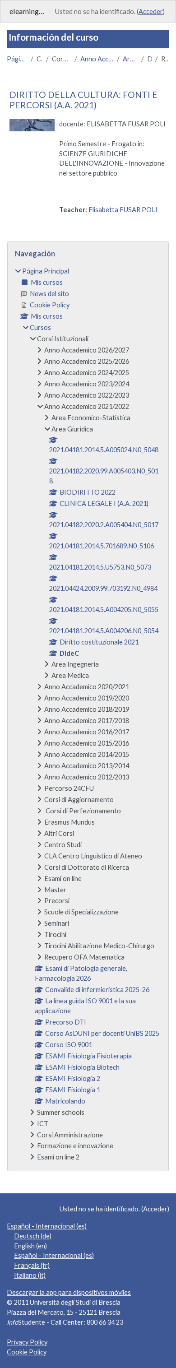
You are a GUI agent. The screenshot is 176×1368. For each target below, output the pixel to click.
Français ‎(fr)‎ (32, 1265)
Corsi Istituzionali (61, 59)
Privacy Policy (27, 1342)
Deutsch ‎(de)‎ (32, 1236)
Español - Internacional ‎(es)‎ (47, 1226)
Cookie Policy (26, 1352)
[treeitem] (88, 714)
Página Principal (17, 59)
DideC (149, 59)
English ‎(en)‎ (30, 1246)
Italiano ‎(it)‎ (30, 1275)
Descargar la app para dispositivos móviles (69, 1292)
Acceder (151, 11)
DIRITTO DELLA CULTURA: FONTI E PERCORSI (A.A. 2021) (83, 99)
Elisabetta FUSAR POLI (122, 209)
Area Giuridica (130, 59)
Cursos (39, 59)
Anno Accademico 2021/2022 (97, 59)
